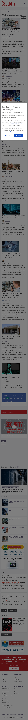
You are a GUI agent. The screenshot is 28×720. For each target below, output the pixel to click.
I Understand (18, 135)
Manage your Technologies (7, 136)
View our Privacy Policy (16, 132)
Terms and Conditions (16, 123)
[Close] (25, 104)
